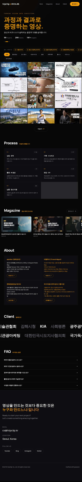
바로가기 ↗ (11, 277)
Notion (39, 452)
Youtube (7, 452)
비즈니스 (67, 55)
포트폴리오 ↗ (49, 301)
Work (41, 4)
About (58, 4)
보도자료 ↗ (11, 301)
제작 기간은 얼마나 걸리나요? (14, 367)
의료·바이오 (34, 55)
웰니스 (59, 55)
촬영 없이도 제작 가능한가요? (14, 380)
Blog (17, 452)
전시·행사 (23, 55)
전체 (7, 55)
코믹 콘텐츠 (9, 60)
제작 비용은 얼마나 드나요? (13, 361)
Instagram (28, 452)
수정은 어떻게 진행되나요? (13, 386)
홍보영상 (14, 55)
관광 (42, 55)
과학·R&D (50, 55)
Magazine (49, 4)
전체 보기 (71, 212)
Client (65, 4)
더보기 (41, 130)
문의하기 (75, 4)
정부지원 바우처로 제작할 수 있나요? (16, 374)
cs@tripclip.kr (10, 431)
